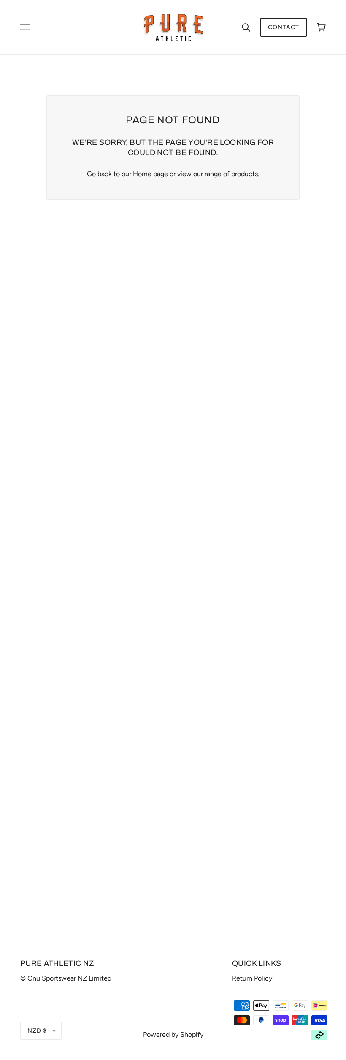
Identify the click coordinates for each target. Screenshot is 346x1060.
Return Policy (252, 978)
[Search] (246, 27)
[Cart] (321, 27)
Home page (150, 174)
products (244, 174)
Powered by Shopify (173, 1034)
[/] (173, 27)
